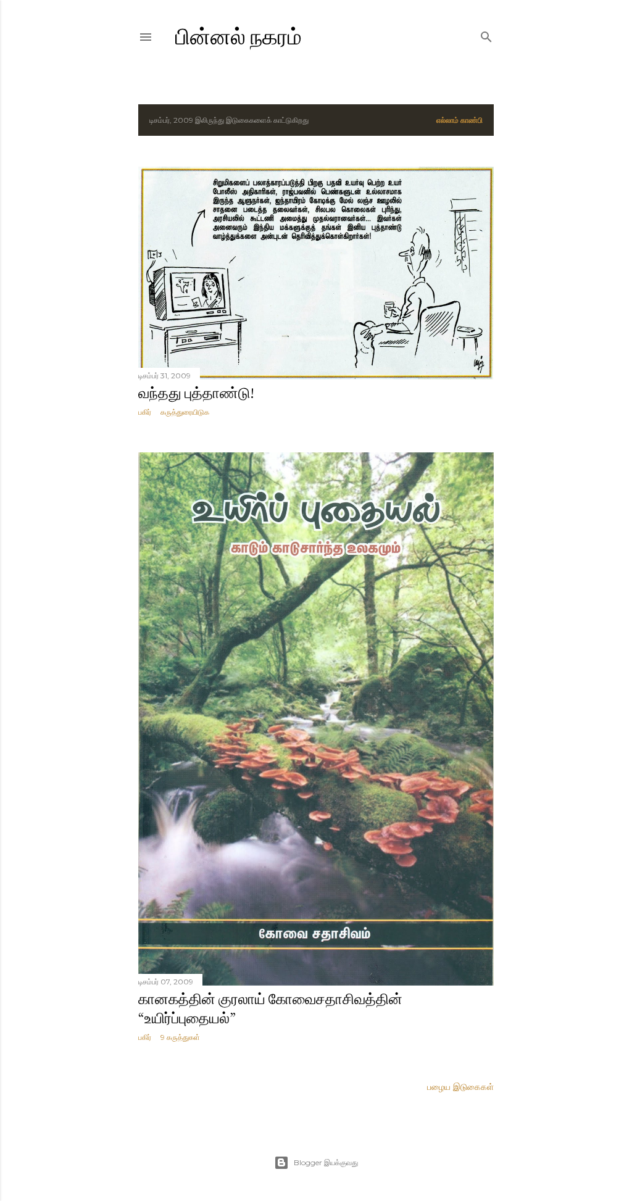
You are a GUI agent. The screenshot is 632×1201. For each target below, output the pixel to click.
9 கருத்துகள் (180, 1037)
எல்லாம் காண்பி (459, 120)
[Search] (486, 34)
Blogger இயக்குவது (326, 1162)
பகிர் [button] (144, 412)
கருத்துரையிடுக (184, 412)
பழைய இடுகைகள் (460, 1086)
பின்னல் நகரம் (238, 36)
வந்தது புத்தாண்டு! (196, 392)
